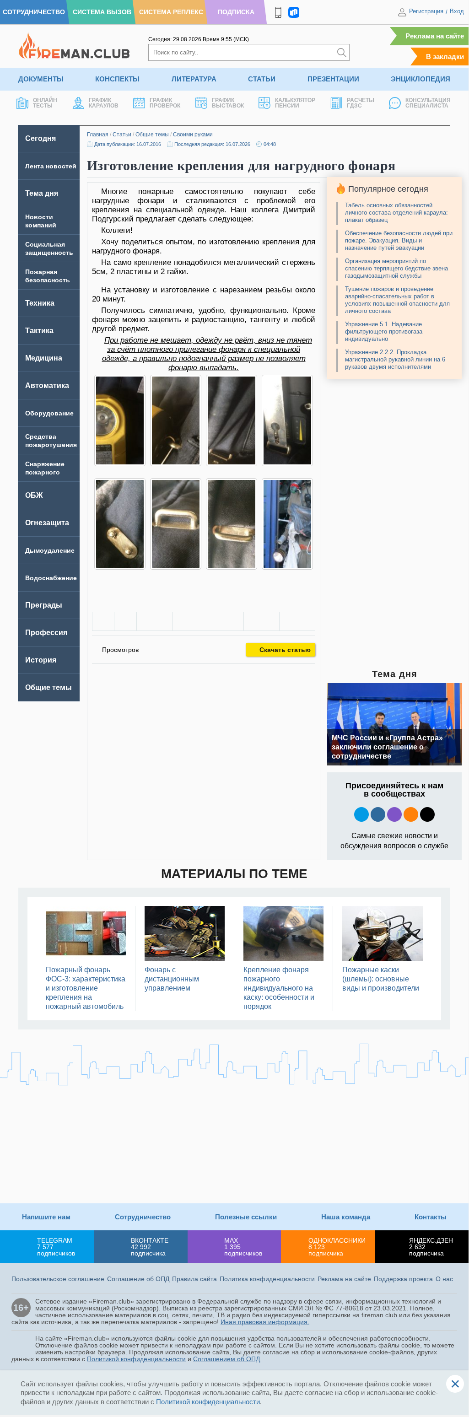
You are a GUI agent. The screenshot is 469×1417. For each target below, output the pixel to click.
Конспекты (117, 79)
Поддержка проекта (403, 1278)
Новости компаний (40, 221)
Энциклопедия (420, 79)
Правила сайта (194, 1278)
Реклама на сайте (434, 36)
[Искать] (341, 52)
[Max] (394, 814)
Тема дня (41, 193)
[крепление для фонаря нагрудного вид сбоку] (231, 524)
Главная (97, 134)
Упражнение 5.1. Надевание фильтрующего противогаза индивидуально (383, 331)
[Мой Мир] (297, 621)
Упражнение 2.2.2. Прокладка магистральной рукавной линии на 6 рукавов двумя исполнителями (395, 359)
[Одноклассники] (190, 621)
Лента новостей (50, 166)
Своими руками (193, 134)
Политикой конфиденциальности (136, 1359)
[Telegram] (261, 621)
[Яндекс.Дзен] (427, 814)
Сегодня (40, 138)
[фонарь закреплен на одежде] (176, 420)
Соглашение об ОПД (138, 1278)
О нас (444, 1278)
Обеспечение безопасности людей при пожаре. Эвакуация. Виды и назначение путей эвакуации (399, 240)
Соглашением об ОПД (226, 1359)
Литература (194, 79)
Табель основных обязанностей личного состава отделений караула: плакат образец (396, 212)
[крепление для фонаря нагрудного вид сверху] (176, 524)
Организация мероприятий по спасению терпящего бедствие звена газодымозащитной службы (396, 268)
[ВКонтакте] (154, 621)
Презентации (333, 79)
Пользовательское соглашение (57, 1278)
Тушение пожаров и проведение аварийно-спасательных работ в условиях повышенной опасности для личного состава (397, 300)
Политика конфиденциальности (267, 1278)
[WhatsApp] (225, 621)
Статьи (261, 79)
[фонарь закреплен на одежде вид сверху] (231, 420)
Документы (41, 79)
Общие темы (152, 134)
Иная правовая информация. (265, 1321)
